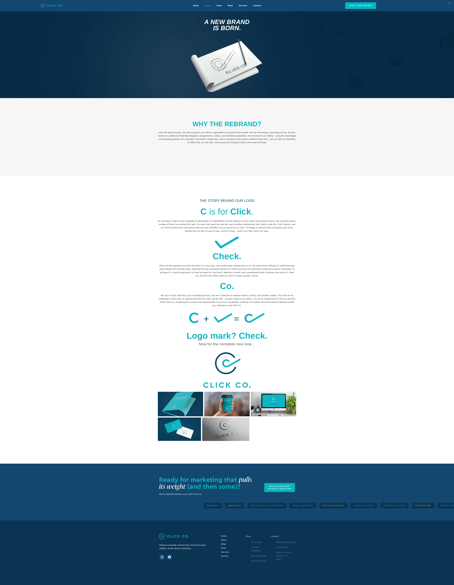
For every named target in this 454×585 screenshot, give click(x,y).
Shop (218, 5)
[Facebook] (169, 557)
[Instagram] (162, 557)
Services (243, 5)
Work (230, 5)
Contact (257, 5)
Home (196, 5)
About (208, 5)
